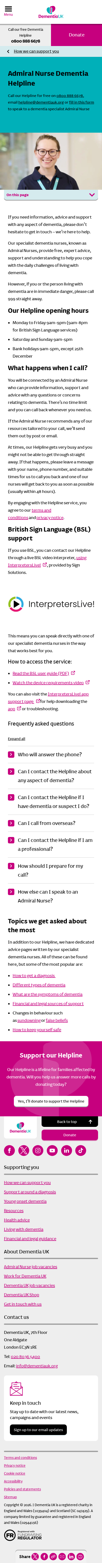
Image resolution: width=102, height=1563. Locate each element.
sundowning (29, 1020)
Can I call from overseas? (46, 823)
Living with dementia (23, 1229)
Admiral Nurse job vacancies (30, 1266)
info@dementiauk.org (37, 1366)
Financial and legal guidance (30, 1238)
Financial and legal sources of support (48, 1003)
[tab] (36, 51)
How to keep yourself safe (37, 1029)
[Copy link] (53, 1556)
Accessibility (13, 1481)
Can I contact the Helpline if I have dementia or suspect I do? (53, 802)
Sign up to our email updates (38, 1429)
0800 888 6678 (25, 41)
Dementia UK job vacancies (29, 1285)
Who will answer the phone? (50, 754)
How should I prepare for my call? (50, 870)
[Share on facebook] (44, 1556)
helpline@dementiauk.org (41, 102)
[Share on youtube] (52, 1150)
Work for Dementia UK (25, 1276)
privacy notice (49, 517)
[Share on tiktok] (80, 1150)
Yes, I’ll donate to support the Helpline (51, 1101)
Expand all (16, 738)
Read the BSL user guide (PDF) (41, 673)
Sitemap (10, 1497)
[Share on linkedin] (71, 1556)
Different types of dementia (39, 985)
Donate (76, 35)
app (11, 708)
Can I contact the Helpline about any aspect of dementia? (55, 776)
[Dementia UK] (51, 12)
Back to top (67, 1121)
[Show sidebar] (92, 195)
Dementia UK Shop (21, 1294)
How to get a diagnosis (34, 975)
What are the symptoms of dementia (47, 994)
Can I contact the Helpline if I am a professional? (55, 845)
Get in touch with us (23, 1304)
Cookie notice (14, 1473)
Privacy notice (15, 1465)
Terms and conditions (20, 1457)
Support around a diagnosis (30, 1192)
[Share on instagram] (37, 1150)
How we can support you (36, 51)
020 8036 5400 (25, 1356)
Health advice (17, 1220)
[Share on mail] (62, 1556)
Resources (14, 1210)
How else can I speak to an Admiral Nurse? (48, 896)
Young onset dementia (25, 1201)
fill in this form (81, 102)
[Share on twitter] (35, 1556)
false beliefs (57, 1020)
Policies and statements (22, 1489)
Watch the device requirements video (48, 682)
